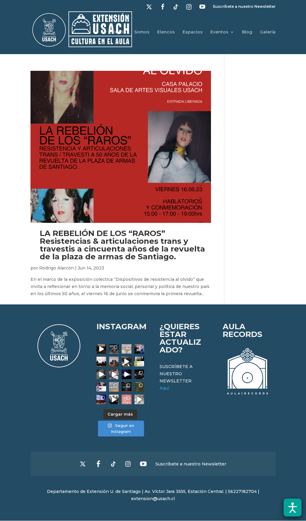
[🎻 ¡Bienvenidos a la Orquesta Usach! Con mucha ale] (114, 361)
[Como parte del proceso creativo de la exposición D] (139, 399)
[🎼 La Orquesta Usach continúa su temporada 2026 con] (126, 387)
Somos (141, 32)
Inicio (120, 32)
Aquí (164, 388)
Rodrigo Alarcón (56, 268)
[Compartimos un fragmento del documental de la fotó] (101, 374)
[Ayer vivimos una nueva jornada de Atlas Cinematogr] (101, 349)
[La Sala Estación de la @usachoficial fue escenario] (101, 361)
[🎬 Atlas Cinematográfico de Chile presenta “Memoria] (139, 361)
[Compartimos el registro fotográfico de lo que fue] (139, 349)
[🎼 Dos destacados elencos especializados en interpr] (126, 399)
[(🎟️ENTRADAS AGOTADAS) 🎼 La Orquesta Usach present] (114, 387)
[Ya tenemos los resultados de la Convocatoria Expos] (139, 387)
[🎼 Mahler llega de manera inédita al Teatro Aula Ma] (114, 374)
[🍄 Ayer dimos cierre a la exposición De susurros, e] (114, 399)
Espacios (193, 32)
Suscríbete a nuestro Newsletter (244, 7)
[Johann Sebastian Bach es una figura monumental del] (114, 349)
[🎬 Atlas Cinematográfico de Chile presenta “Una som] (101, 387)
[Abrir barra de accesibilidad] (293, 508)
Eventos (219, 32)
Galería (268, 32)
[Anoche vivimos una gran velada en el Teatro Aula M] (139, 374)
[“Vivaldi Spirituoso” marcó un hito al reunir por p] (126, 374)
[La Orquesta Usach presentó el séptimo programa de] (126, 361)
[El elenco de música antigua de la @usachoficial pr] (126, 349)
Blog (247, 32)
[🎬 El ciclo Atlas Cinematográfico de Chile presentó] (101, 399)
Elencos (166, 32)
